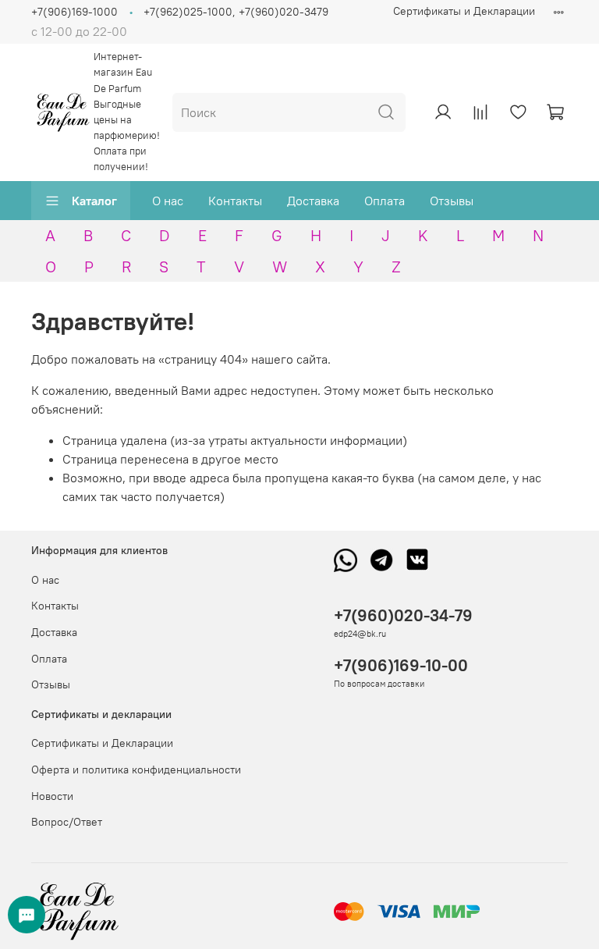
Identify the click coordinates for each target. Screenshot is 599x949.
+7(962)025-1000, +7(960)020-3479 (236, 12)
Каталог (94, 200)
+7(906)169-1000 (74, 12)
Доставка (313, 200)
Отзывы (451, 200)
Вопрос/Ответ (66, 822)
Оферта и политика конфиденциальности (136, 769)
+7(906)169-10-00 (401, 665)
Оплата (384, 200)
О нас (167, 200)
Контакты (235, 200)
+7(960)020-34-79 (403, 615)
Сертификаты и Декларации (464, 11)
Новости (52, 796)
